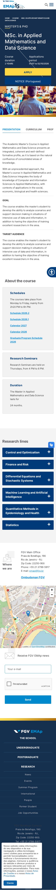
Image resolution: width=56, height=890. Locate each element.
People (28, 800)
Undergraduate (28, 747)
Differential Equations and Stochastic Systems (23, 478)
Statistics (12, 525)
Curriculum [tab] (34, 129)
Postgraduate (28, 757)
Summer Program (28, 787)
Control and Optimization (23, 452)
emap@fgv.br (36, 570)
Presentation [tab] (11, 129)
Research (28, 766)
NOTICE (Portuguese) (28, 81)
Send (28, 699)
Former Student (28, 806)
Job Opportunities (28, 812)
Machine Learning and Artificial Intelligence (27, 494)
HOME (7, 18)
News (28, 774)
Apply (28, 72)
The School (28, 738)
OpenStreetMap (38, 646)
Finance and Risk (17, 464)
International (28, 793)
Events (28, 781)
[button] (28, 613)
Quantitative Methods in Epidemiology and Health (22, 511)
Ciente (10, 883)
